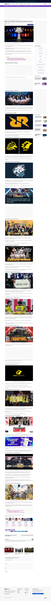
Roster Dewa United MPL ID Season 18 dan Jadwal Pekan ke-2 (19, 553)
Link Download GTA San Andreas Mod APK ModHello (38, 135)
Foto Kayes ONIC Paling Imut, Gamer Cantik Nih (38, 116)
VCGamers (10, 597)
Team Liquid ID (7, 502)
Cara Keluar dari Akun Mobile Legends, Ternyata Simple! (15, 512)
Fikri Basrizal (7, 24)
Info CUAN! (25, 1)
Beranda (5, 19)
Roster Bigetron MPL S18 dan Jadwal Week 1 (8, 553)
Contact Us (18, 592)
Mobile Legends (7, 48)
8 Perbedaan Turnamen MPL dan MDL (13, 511)
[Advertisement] (25, 12)
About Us (18, 591)
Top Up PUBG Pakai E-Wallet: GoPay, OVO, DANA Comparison (38, 129)
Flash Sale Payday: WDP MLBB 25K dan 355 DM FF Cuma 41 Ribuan (38, 78)
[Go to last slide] (31, 546)
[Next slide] (32, 546)
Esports (7, 19)
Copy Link (26, 531)
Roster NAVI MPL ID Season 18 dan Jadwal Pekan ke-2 (28, 553)
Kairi (10, 479)
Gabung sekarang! (38, 593)
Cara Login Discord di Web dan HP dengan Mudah (38, 125)
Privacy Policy (45, 598)
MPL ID (6, 45)
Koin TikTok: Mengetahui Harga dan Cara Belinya (38, 121)
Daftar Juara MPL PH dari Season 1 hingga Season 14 (15, 510)
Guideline (45, 597)
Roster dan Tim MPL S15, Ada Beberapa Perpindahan (15, 58)
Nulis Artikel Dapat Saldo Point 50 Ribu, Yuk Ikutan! (38, 84)
